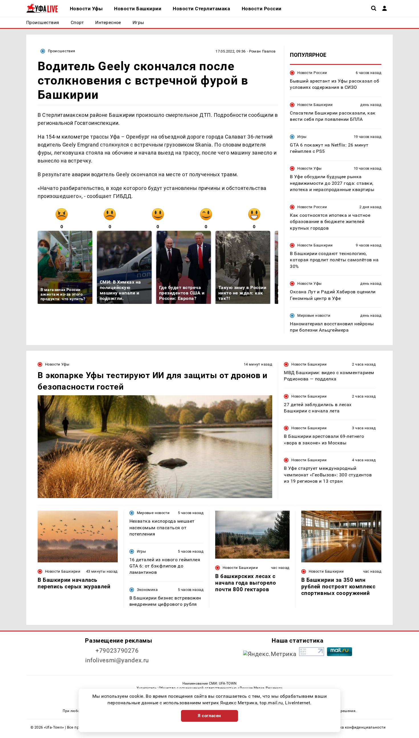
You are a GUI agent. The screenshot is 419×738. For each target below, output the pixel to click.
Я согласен (209, 715)
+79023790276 (117, 650)
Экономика (147, 589)
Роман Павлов (262, 51)
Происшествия (61, 51)
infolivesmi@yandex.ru (117, 660)
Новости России (312, 73)
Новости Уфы (309, 168)
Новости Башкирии (315, 105)
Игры (302, 137)
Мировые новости (313, 315)
